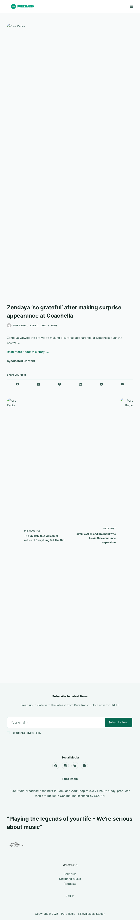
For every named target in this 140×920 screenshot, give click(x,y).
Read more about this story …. (28, 352)
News (54, 325)
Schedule (70, 874)
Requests (70, 883)
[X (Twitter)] (38, 384)
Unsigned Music (70, 879)
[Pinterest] (59, 384)
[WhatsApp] (101, 384)
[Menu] (131, 6)
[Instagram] (84, 765)
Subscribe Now (118, 722)
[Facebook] (17, 384)
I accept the (26, 732)
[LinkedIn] (80, 384)
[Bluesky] (74, 765)
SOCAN (99, 796)
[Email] (122, 384)
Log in (70, 896)
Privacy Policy (33, 732)
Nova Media (87, 913)
